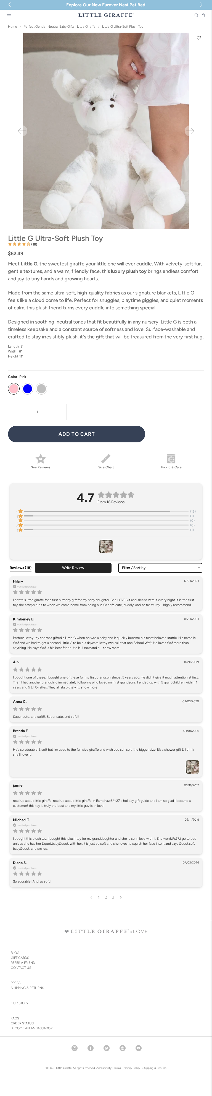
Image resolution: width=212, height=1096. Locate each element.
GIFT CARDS (20, 958)
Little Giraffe (63, 1068)
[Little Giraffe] (106, 15)
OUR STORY (19, 1003)
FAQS (15, 1018)
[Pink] (14, 389)
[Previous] (21, 130)
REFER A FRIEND (23, 963)
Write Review (73, 567)
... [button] (110, 648)
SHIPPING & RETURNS (27, 988)
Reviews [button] (20, 567)
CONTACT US (21, 968)
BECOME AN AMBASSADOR (31, 1028)
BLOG (15, 953)
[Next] (190, 130)
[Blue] (27, 389)
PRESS (15, 983)
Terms (117, 1068)
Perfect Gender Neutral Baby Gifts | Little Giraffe (60, 26)
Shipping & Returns (154, 1068)
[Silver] (41, 389)
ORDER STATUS (22, 1023)
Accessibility (104, 1068)
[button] (202, 5)
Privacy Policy (131, 1068)
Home (12, 26)
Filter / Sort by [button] (133, 568)
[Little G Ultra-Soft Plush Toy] (106, 131)
